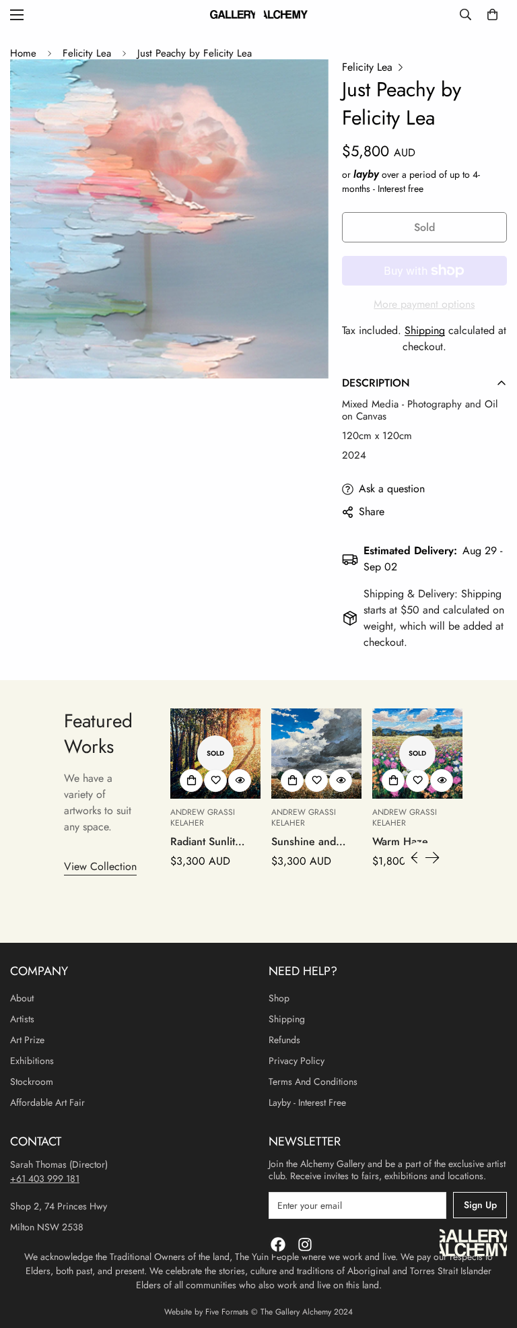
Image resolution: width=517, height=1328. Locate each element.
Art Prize (27, 1040)
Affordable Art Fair (47, 1102)
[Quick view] (239, 780)
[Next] (432, 857)
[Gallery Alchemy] (259, 14)
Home (23, 53)
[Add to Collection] (191, 780)
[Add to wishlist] (215, 780)
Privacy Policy (296, 1060)
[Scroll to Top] (490, 1254)
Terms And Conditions (313, 1081)
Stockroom (31, 1081)
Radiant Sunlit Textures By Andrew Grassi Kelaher (205, 842)
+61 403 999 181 (44, 1178)
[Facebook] (278, 1244)
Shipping (425, 330)
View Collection (100, 866)
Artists (22, 1019)
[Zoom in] (300, 88)
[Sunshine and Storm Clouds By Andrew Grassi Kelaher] (316, 753)
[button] (492, 14)
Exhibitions (32, 1060)
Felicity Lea (87, 53)
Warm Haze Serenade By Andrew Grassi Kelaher (407, 842)
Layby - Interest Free (307, 1102)
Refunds (284, 1040)
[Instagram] (305, 1244)
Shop (279, 998)
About (22, 998)
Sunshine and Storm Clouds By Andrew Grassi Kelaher (311, 842)
